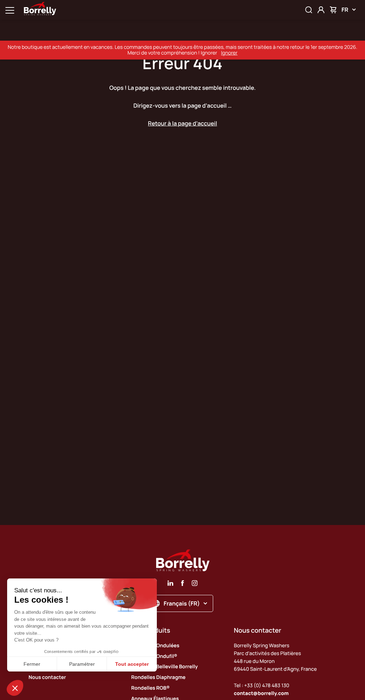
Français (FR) (182, 603)
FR (344, 10)
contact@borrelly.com (261, 693)
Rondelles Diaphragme (158, 677)
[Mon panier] (333, 9)
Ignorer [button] (229, 53)
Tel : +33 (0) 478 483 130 (261, 685)
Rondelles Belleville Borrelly (164, 666)
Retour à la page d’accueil (182, 123)
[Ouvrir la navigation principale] (10, 10)
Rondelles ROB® (150, 688)
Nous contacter (47, 677)
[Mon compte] (321, 9)
